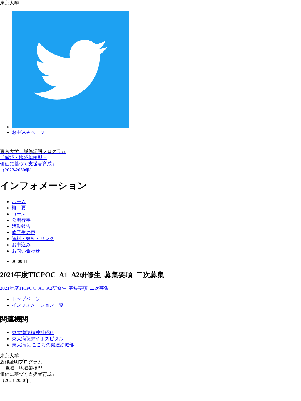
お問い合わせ (26, 250)
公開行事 (21, 220)
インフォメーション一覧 (37, 305)
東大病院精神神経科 (33, 332)
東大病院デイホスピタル (37, 338)
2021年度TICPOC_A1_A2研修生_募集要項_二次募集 (54, 288)
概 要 (19, 207)
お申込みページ (28, 132)
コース (19, 213)
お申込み (21, 244)
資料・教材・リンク (33, 238)
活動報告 (21, 226)
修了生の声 (23, 232)
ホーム (19, 201)
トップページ (26, 298)
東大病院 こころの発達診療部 (43, 344)
